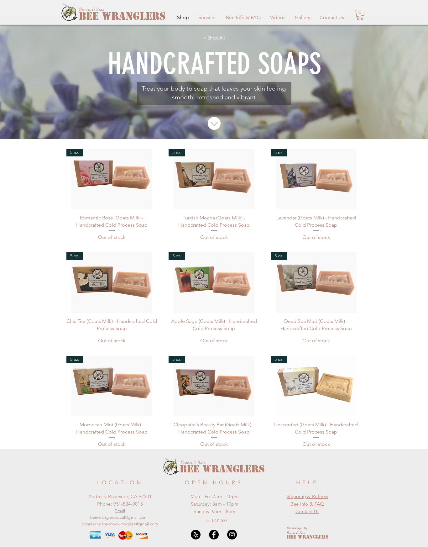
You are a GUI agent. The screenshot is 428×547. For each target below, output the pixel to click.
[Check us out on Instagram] (232, 534)
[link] (360, 15)
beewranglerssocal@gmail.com (119, 517)
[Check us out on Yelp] (196, 534)
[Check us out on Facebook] (214, 534)
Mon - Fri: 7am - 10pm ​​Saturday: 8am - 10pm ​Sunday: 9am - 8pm (215, 503)
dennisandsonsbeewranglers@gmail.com (120, 524)
